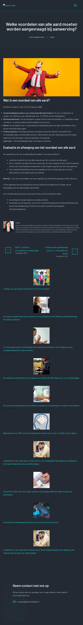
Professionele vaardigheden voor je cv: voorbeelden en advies (56, 250)
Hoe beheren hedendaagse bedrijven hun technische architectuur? (31, 522)
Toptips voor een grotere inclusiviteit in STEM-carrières (26, 289)
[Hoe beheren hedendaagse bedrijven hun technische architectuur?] (41, 517)
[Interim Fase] (9, 5)
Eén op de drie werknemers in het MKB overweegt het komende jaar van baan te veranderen (41, 405)
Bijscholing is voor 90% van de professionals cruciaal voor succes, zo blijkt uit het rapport (40, 433)
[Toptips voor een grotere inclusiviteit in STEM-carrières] (41, 284)
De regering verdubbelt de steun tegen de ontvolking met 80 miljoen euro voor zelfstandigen (41, 378)
